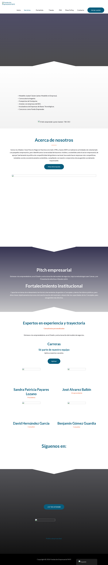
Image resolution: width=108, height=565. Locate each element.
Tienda (51, 10)
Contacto (80, 10)
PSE (60, 10)
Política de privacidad (54, 538)
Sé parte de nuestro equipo (54, 349)
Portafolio (39, 10)
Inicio (19, 10)
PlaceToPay (69, 10)
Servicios (27, 10)
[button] (95, 10)
